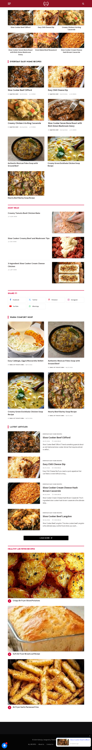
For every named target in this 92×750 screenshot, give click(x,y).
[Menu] (9, 3)
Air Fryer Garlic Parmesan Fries (26, 707)
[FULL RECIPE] (46, 3)
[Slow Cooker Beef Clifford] (20, 17)
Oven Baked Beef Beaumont (46, 50)
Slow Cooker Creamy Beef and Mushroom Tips (28, 238)
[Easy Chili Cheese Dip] (46, 17)
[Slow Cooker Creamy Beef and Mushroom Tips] (68, 247)
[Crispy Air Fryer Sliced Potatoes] (46, 575)
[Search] (83, 3)
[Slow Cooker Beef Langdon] (24, 519)
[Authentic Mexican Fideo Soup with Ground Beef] (26, 149)
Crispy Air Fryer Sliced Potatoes (26, 600)
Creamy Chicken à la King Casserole (71, 28)
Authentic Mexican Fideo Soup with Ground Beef (23, 164)
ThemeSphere (55, 740)
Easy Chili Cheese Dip (46, 27)
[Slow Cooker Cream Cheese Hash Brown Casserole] (71, 40)
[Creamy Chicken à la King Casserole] (71, 17)
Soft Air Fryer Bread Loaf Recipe (26, 654)
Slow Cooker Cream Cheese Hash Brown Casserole (71, 51)
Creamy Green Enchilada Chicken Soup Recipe (64, 164)
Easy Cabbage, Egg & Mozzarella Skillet (25, 360)
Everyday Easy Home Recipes (25, 61)
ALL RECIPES (32, 744)
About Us (41, 744)
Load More (45, 538)
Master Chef (14, 94)
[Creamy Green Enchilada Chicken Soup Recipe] (66, 149)
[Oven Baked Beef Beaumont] (46, 40)
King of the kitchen (17, 365)
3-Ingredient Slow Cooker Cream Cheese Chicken (26, 265)
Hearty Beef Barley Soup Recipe (21, 198)
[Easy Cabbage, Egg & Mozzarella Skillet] (26, 340)
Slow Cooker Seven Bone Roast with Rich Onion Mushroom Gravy (20, 52)
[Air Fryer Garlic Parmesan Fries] (46, 682)
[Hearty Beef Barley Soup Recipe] (26, 183)
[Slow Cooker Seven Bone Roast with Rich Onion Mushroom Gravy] (20, 40)
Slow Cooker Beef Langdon (57, 516)
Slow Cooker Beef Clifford (20, 27)
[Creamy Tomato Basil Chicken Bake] (68, 222)
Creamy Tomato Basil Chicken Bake (24, 213)
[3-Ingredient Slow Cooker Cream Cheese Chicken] (68, 272)
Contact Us (50, 744)
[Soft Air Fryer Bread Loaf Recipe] (46, 628)
